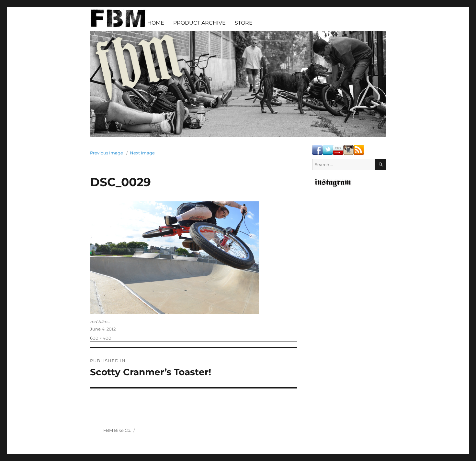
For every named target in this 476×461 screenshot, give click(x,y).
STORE (244, 23)
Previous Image (106, 152)
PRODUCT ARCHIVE (199, 23)
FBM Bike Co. (117, 430)
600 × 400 (100, 338)
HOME (155, 23)
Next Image (142, 152)
